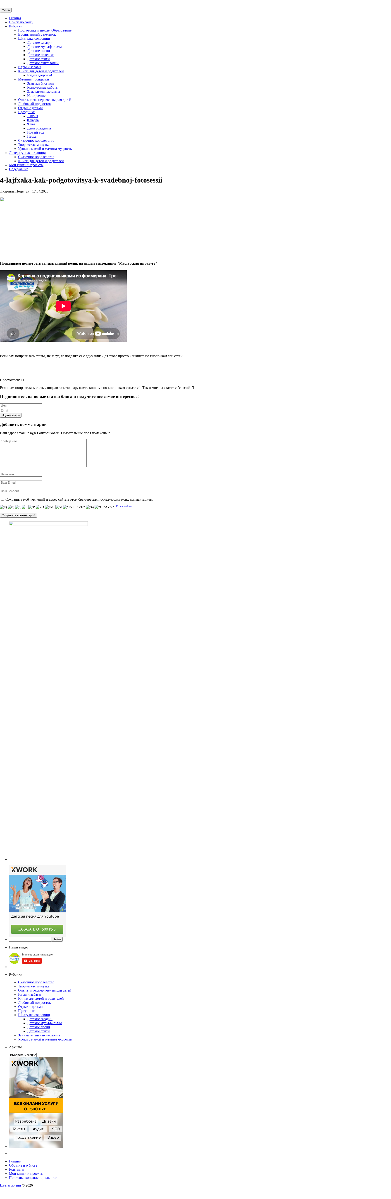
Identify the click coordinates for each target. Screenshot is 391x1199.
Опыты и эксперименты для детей (44, 100)
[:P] (31, 507)
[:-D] (40, 507)
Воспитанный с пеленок (37, 34)
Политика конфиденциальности (34, 1178)
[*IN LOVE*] (74, 507)
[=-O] (50, 507)
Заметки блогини (40, 83)
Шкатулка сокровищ (34, 38)
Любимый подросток (34, 104)
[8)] (11, 507)
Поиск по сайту (21, 22)
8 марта (33, 120)
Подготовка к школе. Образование (45, 30)
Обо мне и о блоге (23, 1165)
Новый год (35, 132)
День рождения (39, 128)
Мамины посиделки (33, 79)
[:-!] (58, 507)
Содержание (18, 169)
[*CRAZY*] (104, 507)
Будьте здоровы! (39, 75)
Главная (15, 18)
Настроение (36, 95)
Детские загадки (39, 42)
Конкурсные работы (42, 87)
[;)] (24, 507)
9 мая (31, 124)
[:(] (18, 507)
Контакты (16, 1169)
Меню (6, 10)
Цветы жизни (10, 1185)
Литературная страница (27, 153)
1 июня (32, 116)
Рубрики (15, 26)
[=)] (3, 507)
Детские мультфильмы (44, 47)
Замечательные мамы (43, 91)
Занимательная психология (39, 1035)
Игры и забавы (29, 67)
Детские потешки (40, 55)
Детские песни (38, 51)
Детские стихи (38, 59)
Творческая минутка (34, 144)
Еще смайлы (124, 506)
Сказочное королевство (36, 140)
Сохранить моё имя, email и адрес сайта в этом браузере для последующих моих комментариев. (79, 499)
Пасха (31, 136)
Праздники (26, 112)
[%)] (90, 507)
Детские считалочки (43, 63)
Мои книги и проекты (26, 165)
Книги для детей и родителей (41, 71)
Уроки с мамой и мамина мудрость (45, 149)
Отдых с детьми (30, 108)
